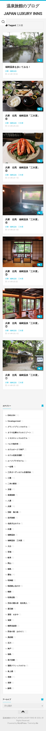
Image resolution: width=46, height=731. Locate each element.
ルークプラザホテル (16, 461)
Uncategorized (14, 421)
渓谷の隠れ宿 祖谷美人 (17, 603)
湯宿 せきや (13, 614)
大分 (9, 546)
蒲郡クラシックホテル (17, 666)
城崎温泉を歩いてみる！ (18, 67)
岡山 (9, 563)
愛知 (9, 575)
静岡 (9, 688)
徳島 (9, 569)
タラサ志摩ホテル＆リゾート (19, 432)
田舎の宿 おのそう (16, 631)
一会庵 (10, 467)
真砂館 (10, 637)
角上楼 (10, 671)
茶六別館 (11, 660)
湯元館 (10, 609)
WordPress (22, 723)
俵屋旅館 (11, 495)
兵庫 (7, 71)
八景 (9, 501)
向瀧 (9, 529)
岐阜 (9, 558)
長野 (9, 683)
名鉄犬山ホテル (14, 523)
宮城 (9, 552)
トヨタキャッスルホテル (17, 438)
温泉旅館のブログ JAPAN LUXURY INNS (23, 9)
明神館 (10, 580)
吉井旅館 (11, 518)
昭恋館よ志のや (14, 586)
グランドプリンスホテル (17, 427)
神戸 (9, 649)
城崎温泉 (13, 71)
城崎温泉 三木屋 (16, 123)
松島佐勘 (11, 597)
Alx (37, 723)
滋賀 (9, 620)
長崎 (9, 677)
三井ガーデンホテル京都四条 (19, 472)
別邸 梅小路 (13, 512)
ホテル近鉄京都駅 (15, 455)
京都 (9, 489)
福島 (9, 654)
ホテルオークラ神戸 (16, 449)
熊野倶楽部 (12, 626)
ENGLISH (11, 415)
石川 (9, 643)
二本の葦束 (12, 484)
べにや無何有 (13, 444)
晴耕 (9, 592)
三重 (9, 478)
